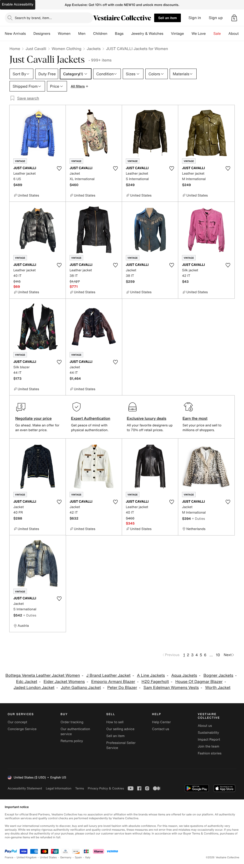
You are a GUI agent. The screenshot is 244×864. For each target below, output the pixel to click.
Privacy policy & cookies (106, 788)
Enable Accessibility (17, 4)
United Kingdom (27, 857)
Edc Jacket (26, 682)
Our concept (17, 722)
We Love (199, 33)
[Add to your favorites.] (59, 168)
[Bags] (127, 33)
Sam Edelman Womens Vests (171, 688)
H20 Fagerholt (155, 682)
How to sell (114, 722)
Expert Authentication (90, 418)
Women (64, 33)
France (9, 857)
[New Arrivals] (29, 33)
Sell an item (167, 17)
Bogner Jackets (218, 675)
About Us (236, 33)
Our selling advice (120, 729)
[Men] (89, 33)
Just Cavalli (35, 48)
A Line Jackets (151, 675)
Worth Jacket (217, 688)
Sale (217, 33)
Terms (79, 788)
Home (15, 48)
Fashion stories (209, 753)
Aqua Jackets (184, 675)
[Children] (111, 33)
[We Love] (210, 33)
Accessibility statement (25, 788)
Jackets (94, 48)
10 (218, 655)
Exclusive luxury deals (146, 418)
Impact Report (209, 739)
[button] (234, 18)
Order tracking (72, 722)
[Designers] (54, 33)
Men (82, 33)
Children (100, 33)
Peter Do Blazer (122, 688)
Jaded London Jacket (34, 688)
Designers (41, 33)
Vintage (177, 33)
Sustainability (208, 732)
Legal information (58, 788)
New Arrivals (15, 33)
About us (205, 725)
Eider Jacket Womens (64, 682)
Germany (65, 857)
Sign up (216, 17)
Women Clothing (66, 48)
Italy (88, 857)
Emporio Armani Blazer (113, 682)
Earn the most (195, 418)
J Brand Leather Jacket (108, 675)
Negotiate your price (33, 418)
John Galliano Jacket (81, 688)
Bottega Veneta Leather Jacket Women (42, 675)
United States (48, 857)
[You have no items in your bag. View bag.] (234, 18)
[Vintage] (188, 33)
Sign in (194, 17)
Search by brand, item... (33, 17)
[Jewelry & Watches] (167, 33)
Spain (78, 857)
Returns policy (72, 740)
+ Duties (198, 518)
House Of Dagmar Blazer (199, 682)
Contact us (160, 729)
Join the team (208, 746)
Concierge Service (22, 729)
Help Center (161, 722)
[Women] (74, 33)
